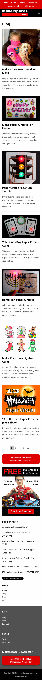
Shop (4, 593)
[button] (39, 13)
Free (4, 597)
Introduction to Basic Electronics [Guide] (19, 566)
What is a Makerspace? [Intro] (15, 527)
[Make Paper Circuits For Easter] (21, 108)
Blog (4, 600)
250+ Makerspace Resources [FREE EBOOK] (20, 572)
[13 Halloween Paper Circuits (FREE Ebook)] (21, 400)
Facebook (6, 642)
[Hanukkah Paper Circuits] (21, 282)
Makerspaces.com (28, 673)
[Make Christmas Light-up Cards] (21, 338)
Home (4, 590)
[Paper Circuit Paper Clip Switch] (21, 167)
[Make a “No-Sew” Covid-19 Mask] (21, 47)
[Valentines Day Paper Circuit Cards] (21, 226)
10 (33, 448)
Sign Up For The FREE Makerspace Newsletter (21, 459)
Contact (5, 624)
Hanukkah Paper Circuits (18, 299)
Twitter (5, 639)
